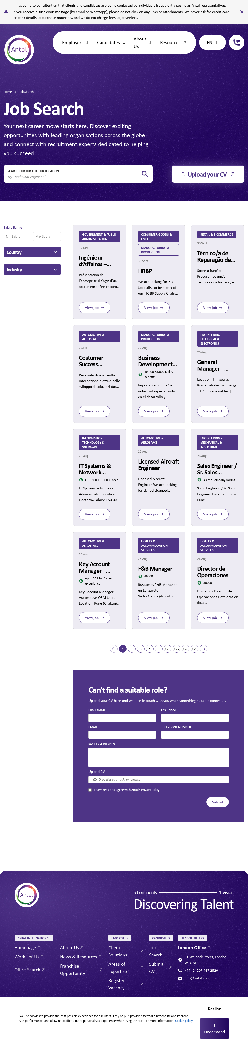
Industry (14, 269)
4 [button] (150, 648)
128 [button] (185, 648)
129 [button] (194, 648)
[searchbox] (74, 177)
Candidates (108, 42)
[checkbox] (90, 790)
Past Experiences (101, 744)
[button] (114, 649)
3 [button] (141, 648)
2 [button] (132, 648)
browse (135, 779)
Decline (214, 1008)
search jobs (145, 174)
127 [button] (176, 648)
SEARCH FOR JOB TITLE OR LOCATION (33, 170)
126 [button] (167, 648)
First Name (97, 710)
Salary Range (13, 227)
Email (92, 727)
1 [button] (123, 648)
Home (8, 91)
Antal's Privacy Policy (145, 789)
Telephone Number (176, 726)
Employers (72, 42)
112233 (234, 37)
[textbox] (122, 718)
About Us (140, 42)
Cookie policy (184, 1021)
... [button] (158, 648)
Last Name (169, 710)
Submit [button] (217, 801)
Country (14, 252)
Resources (170, 42)
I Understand (214, 1028)
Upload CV (96, 771)
